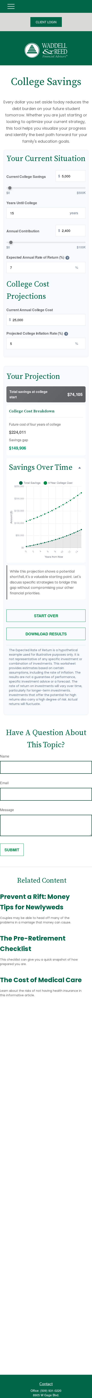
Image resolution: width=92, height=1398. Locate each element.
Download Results (46, 634)
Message (7, 809)
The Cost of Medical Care (41, 980)
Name (4, 756)
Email (4, 782)
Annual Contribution (33, 230)
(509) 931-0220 (50, 1390)
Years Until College (21, 202)
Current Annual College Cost (29, 309)
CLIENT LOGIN (46, 22)
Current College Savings (33, 176)
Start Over (46, 615)
